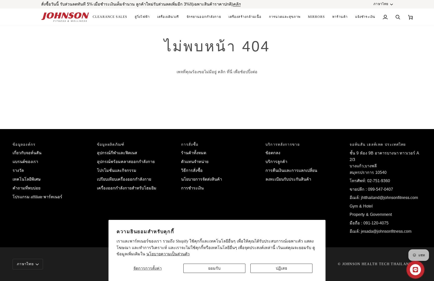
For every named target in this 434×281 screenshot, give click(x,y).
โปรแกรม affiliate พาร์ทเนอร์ (37, 197)
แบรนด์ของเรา (25, 161)
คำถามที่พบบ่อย (26, 188)
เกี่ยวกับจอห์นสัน (27, 153)
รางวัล (18, 170)
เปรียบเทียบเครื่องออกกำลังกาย (124, 179)
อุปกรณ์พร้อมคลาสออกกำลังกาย (126, 161)
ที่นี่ (229, 72)
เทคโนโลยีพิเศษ (27, 179)
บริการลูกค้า (276, 161)
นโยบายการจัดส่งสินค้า (201, 179)
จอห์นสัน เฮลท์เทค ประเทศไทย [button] (378, 144)
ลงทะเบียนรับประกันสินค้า (288, 179)
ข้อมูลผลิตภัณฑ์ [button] (111, 144)
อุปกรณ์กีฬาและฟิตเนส (117, 153)
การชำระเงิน (192, 188)
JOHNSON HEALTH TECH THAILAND (377, 264)
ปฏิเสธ (281, 268)
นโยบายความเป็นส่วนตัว (168, 254)
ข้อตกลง (272, 153)
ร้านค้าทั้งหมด (193, 153)
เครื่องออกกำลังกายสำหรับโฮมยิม (126, 188)
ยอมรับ (214, 268)
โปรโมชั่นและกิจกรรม (116, 170)
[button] (245, 17)
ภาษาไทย (380, 4)
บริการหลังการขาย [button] (282, 144)
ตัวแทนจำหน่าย (194, 161)
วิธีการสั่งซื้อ (192, 170)
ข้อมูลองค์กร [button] (24, 144)
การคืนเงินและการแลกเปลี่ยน (291, 170)
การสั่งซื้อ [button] (189, 144)
